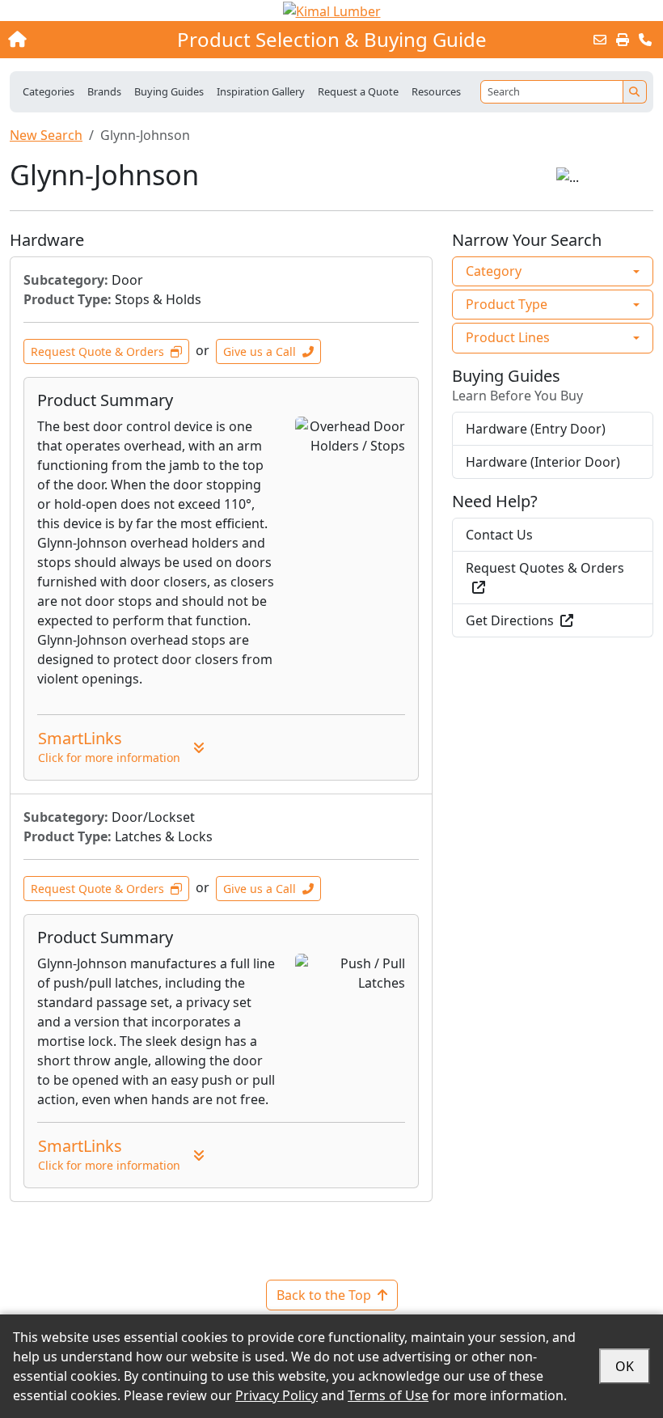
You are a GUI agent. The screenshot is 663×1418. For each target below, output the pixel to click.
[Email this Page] (599, 40)
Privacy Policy (276, 1395)
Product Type (506, 304)
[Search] (635, 92)
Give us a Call (259, 351)
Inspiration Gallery (261, 91)
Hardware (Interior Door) (543, 462)
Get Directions (510, 620)
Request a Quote (358, 91)
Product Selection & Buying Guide (332, 39)
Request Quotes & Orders (545, 568)
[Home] (71, 40)
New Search (46, 135)
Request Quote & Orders (97, 351)
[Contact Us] (645, 40)
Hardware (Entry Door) (536, 429)
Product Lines (508, 337)
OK (624, 1366)
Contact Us (499, 535)
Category (494, 271)
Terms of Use (388, 1395)
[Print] (622, 40)
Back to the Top (324, 1295)
